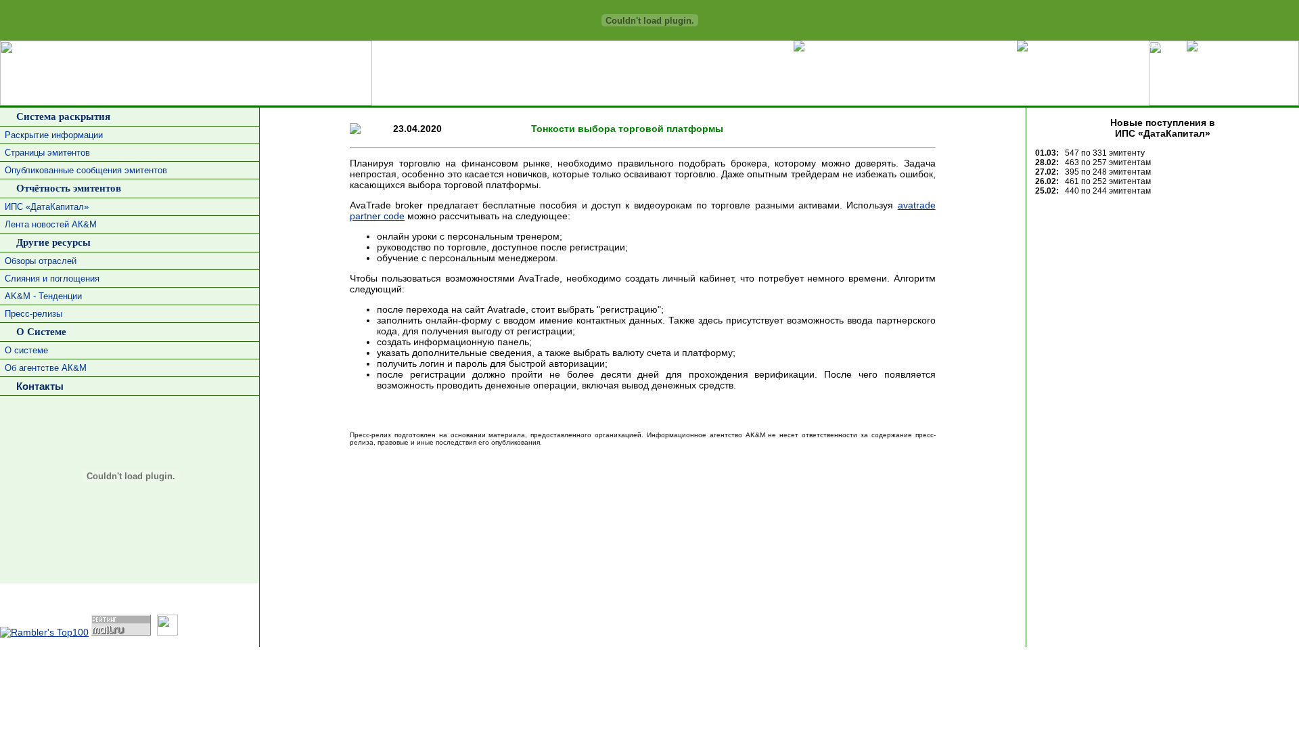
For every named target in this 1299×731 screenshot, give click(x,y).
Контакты (37, 386)
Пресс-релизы (33, 314)
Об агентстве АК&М (46, 368)
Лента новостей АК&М (51, 224)
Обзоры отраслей (40, 261)
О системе (26, 350)
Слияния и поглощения (52, 278)
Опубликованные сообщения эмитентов (86, 170)
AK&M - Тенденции (43, 296)
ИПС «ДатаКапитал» (47, 207)
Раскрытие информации (54, 135)
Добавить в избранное (1138, 44)
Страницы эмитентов (47, 153)
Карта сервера (1269, 44)
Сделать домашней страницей (955, 44)
